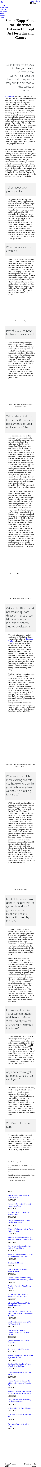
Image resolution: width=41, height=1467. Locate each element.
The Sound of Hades (15, 1263)
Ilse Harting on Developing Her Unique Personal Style (19, 1247)
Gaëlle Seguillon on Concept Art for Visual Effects (19, 1323)
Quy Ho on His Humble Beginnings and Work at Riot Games (18, 1332)
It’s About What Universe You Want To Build (18, 1213)
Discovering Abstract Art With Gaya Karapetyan (19, 1304)
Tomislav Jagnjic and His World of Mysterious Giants (20, 1357)
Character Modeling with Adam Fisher (19, 1373)
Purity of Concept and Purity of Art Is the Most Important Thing (20, 1255)
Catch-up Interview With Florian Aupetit (19, 1287)
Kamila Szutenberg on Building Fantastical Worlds (19, 1205)
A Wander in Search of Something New (20, 1416)
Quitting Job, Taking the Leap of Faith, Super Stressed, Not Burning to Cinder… (20, 1313)
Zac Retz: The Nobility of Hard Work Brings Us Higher (19, 1365)
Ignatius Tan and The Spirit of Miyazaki (18, 1342)
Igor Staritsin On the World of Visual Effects (18, 1196)
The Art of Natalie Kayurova (18, 1349)
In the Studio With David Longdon (20, 1408)
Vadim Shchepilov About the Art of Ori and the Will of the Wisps (19, 1392)
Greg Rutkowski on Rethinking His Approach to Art (19, 1401)
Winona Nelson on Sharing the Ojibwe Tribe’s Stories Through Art (19, 1383)
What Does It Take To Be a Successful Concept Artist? (18, 1296)
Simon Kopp (9, 96)
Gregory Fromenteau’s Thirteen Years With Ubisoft (19, 1222)
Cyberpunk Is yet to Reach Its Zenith (18, 1425)
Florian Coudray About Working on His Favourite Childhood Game (20, 1239)
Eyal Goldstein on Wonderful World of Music (18, 1270)
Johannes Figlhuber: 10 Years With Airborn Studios (20, 1230)
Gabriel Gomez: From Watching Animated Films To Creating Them (20, 1279)
